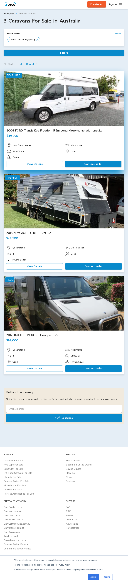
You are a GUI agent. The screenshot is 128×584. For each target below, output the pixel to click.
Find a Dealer (73, 460)
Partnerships (72, 527)
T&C (68, 511)
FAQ (68, 507)
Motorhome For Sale (15, 485)
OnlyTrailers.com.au (14, 527)
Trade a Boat (11, 536)
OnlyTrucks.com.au (13, 519)
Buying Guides (73, 468)
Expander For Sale (13, 468)
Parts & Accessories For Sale (19, 493)
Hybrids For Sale (13, 477)
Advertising (72, 523)
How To (70, 473)
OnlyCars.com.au (12, 515)
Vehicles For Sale (13, 489)
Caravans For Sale (13, 460)
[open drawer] (120, 4)
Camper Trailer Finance (16, 544)
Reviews (70, 481)
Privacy (70, 515)
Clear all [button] (117, 34)
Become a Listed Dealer (79, 464)
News (69, 477)
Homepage (9, 13)
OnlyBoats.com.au (13, 507)
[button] (23, 39)
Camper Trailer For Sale (16, 481)
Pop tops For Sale (13, 464)
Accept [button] (93, 576)
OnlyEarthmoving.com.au (17, 523)
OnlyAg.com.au (12, 532)
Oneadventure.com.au (15, 540)
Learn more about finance (17, 548)
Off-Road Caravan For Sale (18, 473)
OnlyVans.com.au (13, 511)
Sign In (112, 4)
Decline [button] (106, 576)
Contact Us (72, 519)
